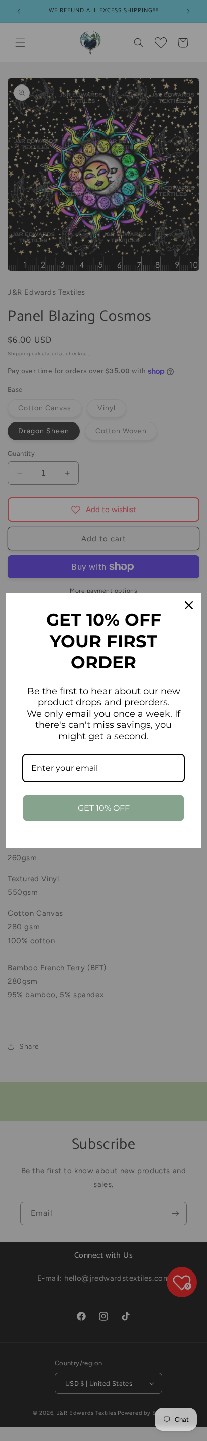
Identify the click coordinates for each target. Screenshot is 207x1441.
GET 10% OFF (104, 808)
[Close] (189, 605)
